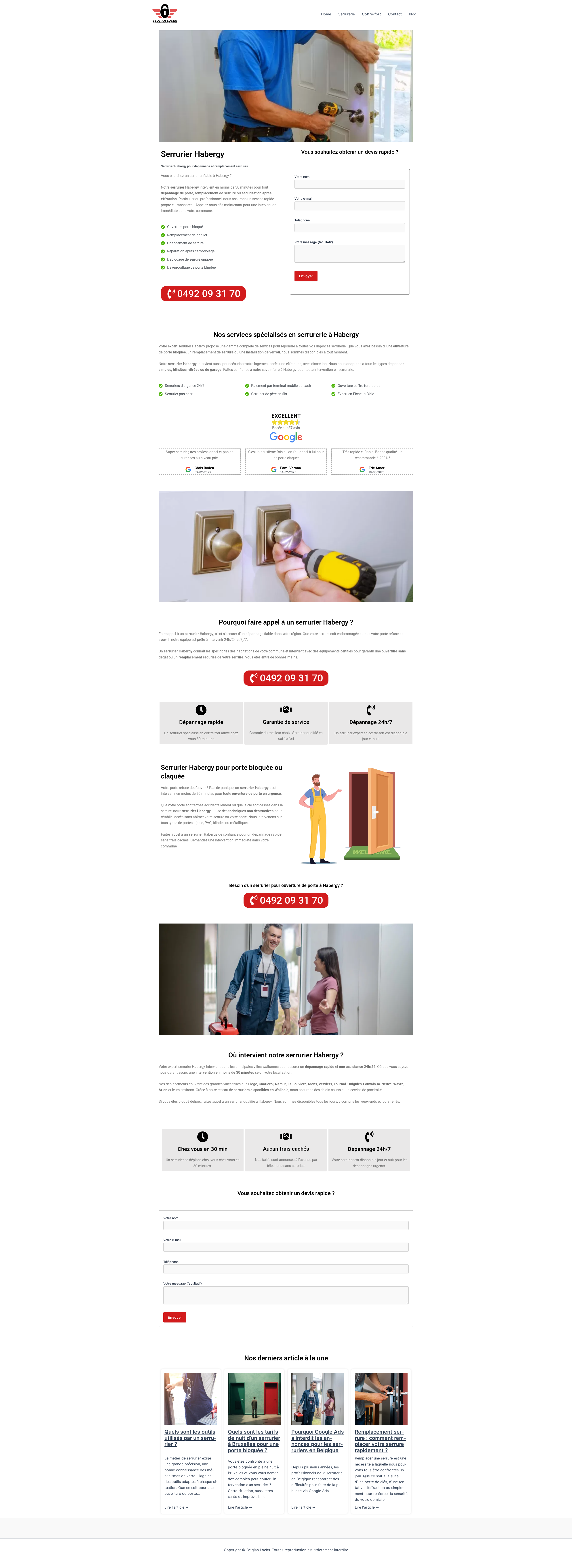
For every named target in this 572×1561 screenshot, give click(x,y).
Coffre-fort (371, 14)
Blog (412, 14)
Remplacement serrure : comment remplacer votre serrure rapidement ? (380, 1441)
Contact (395, 14)
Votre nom (301, 177)
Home (326, 14)
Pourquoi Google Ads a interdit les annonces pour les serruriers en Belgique (317, 1441)
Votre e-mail (303, 198)
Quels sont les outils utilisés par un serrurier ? (190, 1438)
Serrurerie (346, 14)
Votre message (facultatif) (313, 242)
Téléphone (302, 220)
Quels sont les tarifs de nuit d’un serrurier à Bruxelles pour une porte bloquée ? (254, 1441)
